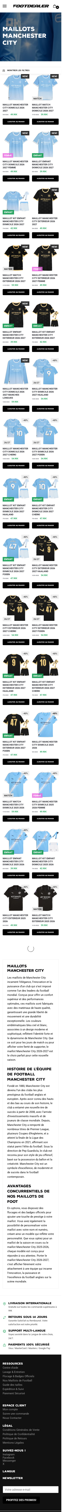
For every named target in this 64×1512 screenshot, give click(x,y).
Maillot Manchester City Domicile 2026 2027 (15, 107)
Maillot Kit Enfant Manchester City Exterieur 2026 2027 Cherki (43, 686)
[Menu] (8, 6)
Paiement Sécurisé (14, 1393)
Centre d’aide (10, 1367)
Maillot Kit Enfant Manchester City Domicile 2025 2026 (43, 861)
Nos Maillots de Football (17, 1380)
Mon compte (10, 1409)
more (6, 941)
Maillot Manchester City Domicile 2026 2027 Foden (44, 451)
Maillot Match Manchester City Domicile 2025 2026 (13, 804)
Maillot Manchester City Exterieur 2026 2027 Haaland (44, 568)
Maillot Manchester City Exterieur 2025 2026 (15, 918)
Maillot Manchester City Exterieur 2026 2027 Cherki (15, 628)
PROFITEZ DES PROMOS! (21, 1500)
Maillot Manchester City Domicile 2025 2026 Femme (44, 804)
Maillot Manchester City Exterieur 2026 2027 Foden (44, 628)
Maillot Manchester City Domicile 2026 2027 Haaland (44, 391)
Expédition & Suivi (13, 1389)
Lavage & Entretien (14, 1372)
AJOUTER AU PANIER (16, 122)
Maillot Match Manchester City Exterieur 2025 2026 (43, 918)
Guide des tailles (12, 1384)
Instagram (9, 1454)
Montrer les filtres (18, 70)
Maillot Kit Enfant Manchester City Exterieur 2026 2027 (43, 335)
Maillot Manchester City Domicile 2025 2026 (44, 744)
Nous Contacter (12, 1418)
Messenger (9, 1460)
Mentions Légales (13, 1442)
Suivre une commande (16, 1413)
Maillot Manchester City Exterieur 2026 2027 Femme (44, 278)
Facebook (8, 1457)
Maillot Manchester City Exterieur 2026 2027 (44, 221)
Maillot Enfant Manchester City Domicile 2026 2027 (43, 164)
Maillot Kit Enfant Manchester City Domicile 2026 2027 (14, 221)
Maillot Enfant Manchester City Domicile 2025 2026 (13, 861)
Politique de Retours (15, 1438)
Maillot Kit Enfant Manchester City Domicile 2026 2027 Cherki (43, 510)
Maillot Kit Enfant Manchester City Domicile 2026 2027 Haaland (14, 510)
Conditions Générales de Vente (21, 1429)
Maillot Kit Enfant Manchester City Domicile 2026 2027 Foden (14, 570)
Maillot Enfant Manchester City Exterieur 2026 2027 (14, 335)
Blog (5, 1397)
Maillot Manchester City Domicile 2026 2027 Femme (15, 164)
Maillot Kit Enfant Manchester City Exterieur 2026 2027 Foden (14, 746)
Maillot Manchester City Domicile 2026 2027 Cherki (15, 451)
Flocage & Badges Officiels (18, 1376)
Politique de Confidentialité (19, 1434)
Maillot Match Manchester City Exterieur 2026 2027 (14, 278)
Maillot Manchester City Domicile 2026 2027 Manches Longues (15, 393)
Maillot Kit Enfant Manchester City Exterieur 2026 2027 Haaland (14, 686)
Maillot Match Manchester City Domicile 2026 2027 (43, 107)
